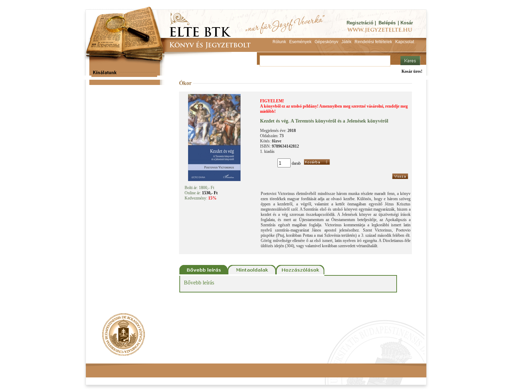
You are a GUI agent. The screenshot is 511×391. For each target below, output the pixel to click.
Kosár (406, 22)
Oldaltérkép (217, 356)
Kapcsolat (188, 356)
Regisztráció (360, 22)
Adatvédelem (156, 356)
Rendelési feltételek (115, 356)
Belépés (387, 22)
